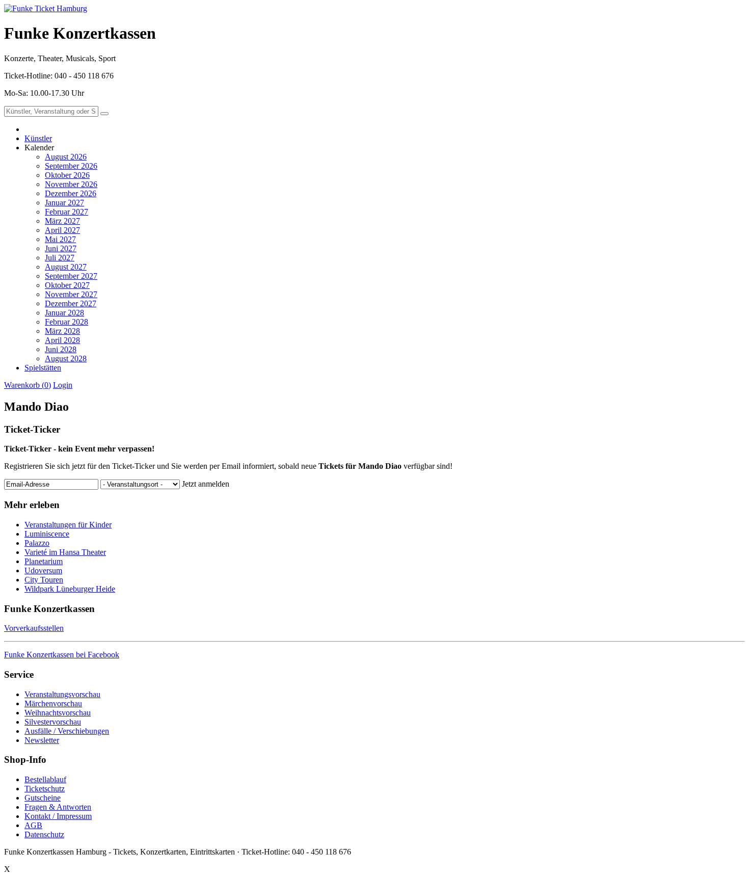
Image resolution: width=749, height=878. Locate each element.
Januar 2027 (64, 202)
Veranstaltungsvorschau (62, 694)
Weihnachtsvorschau (57, 712)
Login (62, 385)
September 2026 (71, 166)
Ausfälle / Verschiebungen (66, 731)
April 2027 (62, 230)
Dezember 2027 (70, 303)
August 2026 (66, 156)
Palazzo (36, 543)
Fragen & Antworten (57, 807)
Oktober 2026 (67, 175)
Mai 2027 (60, 239)
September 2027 (71, 276)
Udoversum (43, 570)
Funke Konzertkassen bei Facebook (61, 654)
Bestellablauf (45, 779)
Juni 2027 (60, 248)
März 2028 (62, 331)
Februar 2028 (66, 321)
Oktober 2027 (67, 285)
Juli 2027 (59, 257)
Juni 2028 (60, 349)
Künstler (38, 138)
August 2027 (66, 266)
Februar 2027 (66, 211)
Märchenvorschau (53, 703)
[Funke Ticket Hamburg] (45, 8)
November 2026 (71, 184)
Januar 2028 (64, 312)
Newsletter (41, 740)
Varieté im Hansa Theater (65, 552)
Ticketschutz (44, 788)
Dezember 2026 (70, 193)
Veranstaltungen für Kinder (68, 524)
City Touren (43, 579)
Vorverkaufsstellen (34, 628)
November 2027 (71, 294)
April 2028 (62, 340)
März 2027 (62, 221)
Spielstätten (42, 367)
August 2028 (66, 358)
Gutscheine (42, 797)
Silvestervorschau (52, 721)
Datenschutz (44, 834)
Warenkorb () (27, 385)
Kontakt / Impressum (58, 816)
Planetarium (43, 561)
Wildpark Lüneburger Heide (69, 588)
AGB (33, 825)
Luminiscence (46, 533)
